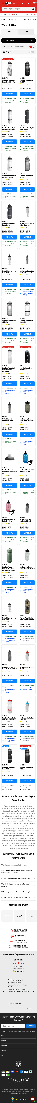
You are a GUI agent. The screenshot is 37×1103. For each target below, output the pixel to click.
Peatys (22, 616)
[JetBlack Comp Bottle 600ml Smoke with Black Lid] (27, 407)
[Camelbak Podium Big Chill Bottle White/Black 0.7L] (9, 116)
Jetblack (22, 221)
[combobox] (18, 9)
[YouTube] (27, 1080)
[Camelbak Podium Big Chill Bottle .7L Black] (27, 116)
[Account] (31, 3)
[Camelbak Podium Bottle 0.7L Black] (27, 755)
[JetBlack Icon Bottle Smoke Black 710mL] (9, 407)
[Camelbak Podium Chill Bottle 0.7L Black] (9, 755)
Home (3, 19)
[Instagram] (15, 1080)
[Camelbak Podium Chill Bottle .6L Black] (9, 211)
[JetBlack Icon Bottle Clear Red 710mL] (27, 655)
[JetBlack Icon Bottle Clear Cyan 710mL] (27, 706)
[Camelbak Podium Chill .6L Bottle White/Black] (9, 163)
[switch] (31, 47)
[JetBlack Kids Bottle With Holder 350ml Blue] (27, 458)
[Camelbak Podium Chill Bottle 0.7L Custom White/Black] (9, 356)
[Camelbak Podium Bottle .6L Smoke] (9, 308)
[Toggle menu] (3, 3)
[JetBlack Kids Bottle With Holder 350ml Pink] (9, 507)
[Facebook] (10, 1080)
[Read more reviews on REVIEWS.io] (18, 971)
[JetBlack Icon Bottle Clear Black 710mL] (9, 259)
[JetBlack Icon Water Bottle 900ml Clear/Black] (27, 211)
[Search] (33, 9)
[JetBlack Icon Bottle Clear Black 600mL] (9, 606)
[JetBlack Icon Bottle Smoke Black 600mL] (27, 507)
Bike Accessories (13, 19)
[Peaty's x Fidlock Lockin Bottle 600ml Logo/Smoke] (27, 606)
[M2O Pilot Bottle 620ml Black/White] (27, 356)
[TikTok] (21, 1080)
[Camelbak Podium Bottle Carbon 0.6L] (27, 308)
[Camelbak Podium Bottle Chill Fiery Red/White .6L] (9, 706)
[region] (18, 992)
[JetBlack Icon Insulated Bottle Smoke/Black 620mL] (9, 655)
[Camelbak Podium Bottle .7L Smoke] (27, 163)
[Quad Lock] (7, 916)
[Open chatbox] (32, 1099)
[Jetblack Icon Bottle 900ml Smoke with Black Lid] (27, 259)
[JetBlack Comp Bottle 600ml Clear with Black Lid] (27, 555)
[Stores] (28, 3)
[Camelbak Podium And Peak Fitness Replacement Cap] (9, 458)
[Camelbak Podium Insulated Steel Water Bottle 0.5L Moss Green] (9, 555)
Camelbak (4, 78)
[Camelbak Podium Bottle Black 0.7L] (27, 68)
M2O (21, 366)
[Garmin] (19, 916)
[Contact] (25, 3)
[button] (9, 84)
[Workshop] (22, 3)
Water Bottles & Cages (29, 19)
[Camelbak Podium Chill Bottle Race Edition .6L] (9, 68)
